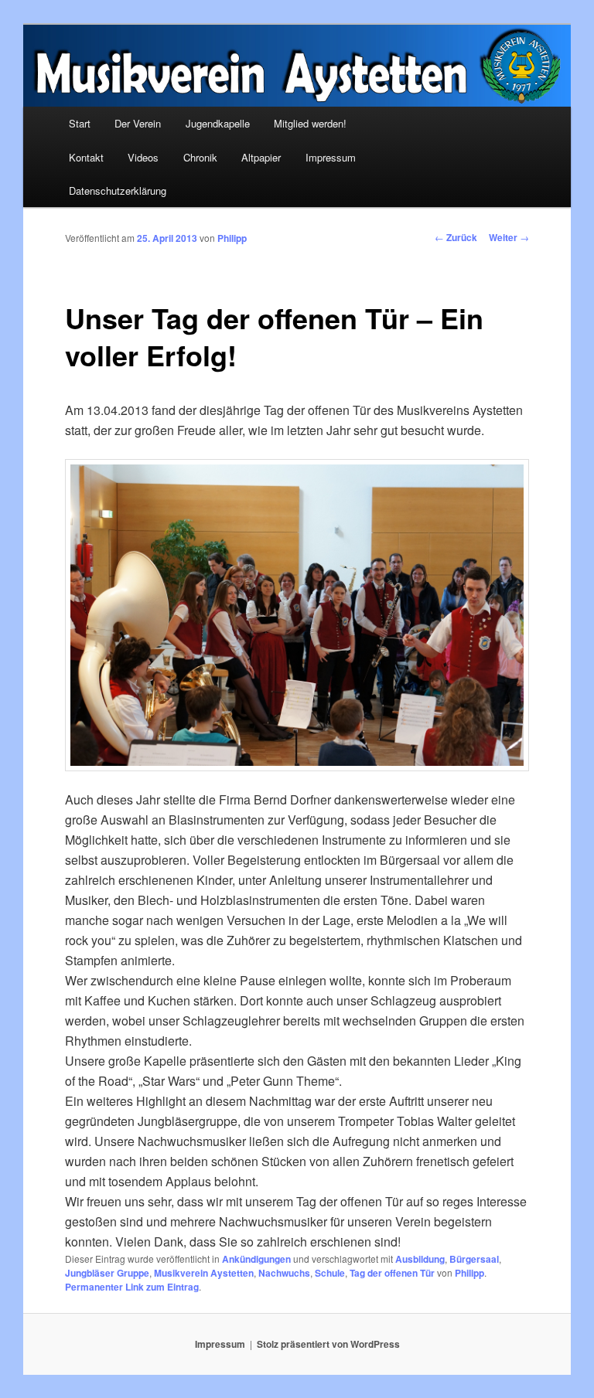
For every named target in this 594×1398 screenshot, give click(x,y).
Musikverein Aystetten (204, 1273)
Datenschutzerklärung (117, 190)
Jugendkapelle (218, 123)
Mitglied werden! (310, 123)
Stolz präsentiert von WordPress (328, 1344)
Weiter (509, 237)
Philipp (232, 238)
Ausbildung (420, 1259)
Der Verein (137, 123)
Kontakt (86, 157)
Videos (143, 157)
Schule (330, 1273)
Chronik (200, 157)
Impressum (331, 157)
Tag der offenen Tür (392, 1273)
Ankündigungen (256, 1259)
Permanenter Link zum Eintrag (132, 1287)
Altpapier (261, 157)
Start (79, 123)
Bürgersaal (474, 1259)
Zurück (456, 237)
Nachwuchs (284, 1273)
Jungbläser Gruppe (107, 1273)
